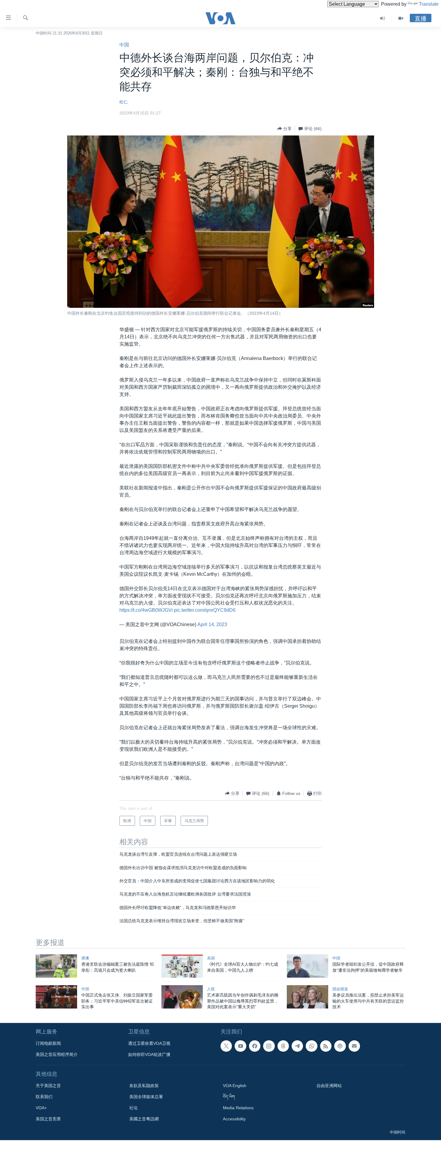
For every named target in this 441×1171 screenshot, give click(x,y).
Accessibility (234, 1118)
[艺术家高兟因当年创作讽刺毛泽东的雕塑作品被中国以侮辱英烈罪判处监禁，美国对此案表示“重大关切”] (182, 997)
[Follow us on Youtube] (240, 1046)
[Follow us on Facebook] (254, 1046)
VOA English (234, 1085)
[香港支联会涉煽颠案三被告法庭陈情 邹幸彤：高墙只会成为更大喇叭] (56, 966)
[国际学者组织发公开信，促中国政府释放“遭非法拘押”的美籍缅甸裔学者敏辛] (307, 966)
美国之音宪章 (48, 1118)
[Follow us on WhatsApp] (311, 1046)
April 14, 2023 (212, 624)
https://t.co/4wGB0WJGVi (146, 610)
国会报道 (340, 989)
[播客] (340, 1046)
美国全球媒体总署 (146, 1096)
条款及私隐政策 (144, 1085)
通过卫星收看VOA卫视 (149, 1043)
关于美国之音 (48, 1085)
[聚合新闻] (326, 1046)
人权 (211, 989)
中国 (124, 44)
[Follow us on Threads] (283, 1046)
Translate (429, 4)
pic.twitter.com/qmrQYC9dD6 (205, 610)
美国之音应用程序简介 (57, 1054)
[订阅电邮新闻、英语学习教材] (354, 1046)
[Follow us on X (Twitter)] (226, 1046)
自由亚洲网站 (329, 1085)
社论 (133, 1107)
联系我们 (44, 1096)
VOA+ (41, 1107)
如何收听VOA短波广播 (149, 1054)
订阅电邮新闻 (48, 1043)
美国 (211, 958)
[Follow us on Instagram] (268, 1046)
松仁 (123, 102)
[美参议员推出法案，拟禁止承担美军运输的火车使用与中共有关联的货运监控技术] (307, 997)
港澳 (85, 958)
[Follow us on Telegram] (297, 1046)
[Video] (401, 18)
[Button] (284, 128)
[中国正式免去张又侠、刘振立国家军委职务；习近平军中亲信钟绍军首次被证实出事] (56, 997)
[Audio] (383, 18)
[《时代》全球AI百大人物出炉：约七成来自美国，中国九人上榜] (182, 966)
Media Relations (238, 1107)
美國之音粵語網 (144, 1118)
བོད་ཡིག (229, 1096)
